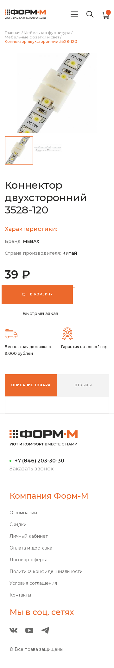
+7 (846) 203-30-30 (39, 461)
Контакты (20, 595)
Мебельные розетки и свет (32, 37)
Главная (13, 32)
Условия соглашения (33, 583)
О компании (23, 513)
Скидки (18, 524)
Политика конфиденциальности (46, 571)
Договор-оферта (29, 560)
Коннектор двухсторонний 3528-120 (41, 41)
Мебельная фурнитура (47, 32)
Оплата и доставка (31, 548)
